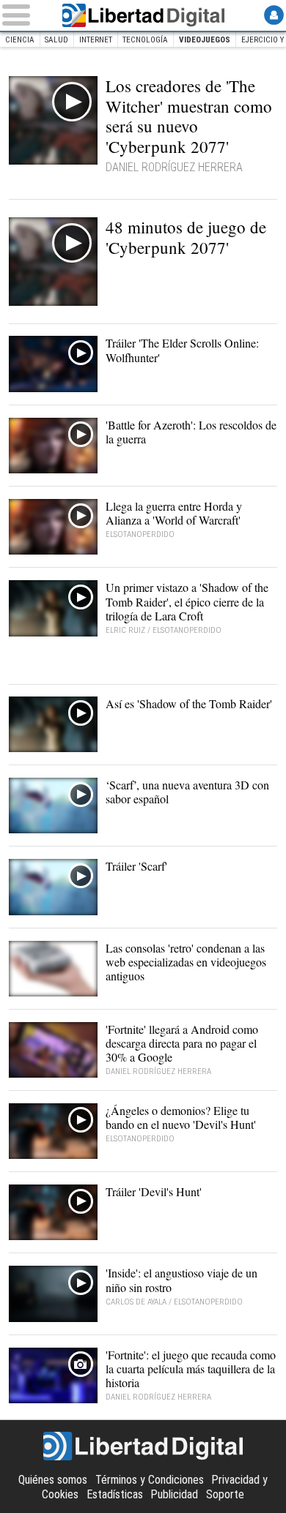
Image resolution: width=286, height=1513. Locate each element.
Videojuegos (204, 40)
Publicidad (174, 1494)
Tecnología (145, 40)
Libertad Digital (143, 15)
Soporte (225, 1494)
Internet (95, 40)
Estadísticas (115, 1494)
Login (274, 15)
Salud (56, 40)
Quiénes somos (52, 1480)
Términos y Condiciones (149, 1480)
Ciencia (19, 40)
